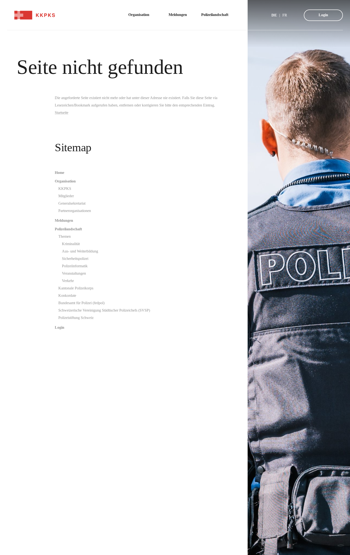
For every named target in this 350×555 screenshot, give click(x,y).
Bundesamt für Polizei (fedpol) (81, 303)
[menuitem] (141, 15)
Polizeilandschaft (68, 229)
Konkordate (67, 295)
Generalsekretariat (71, 203)
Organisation (65, 181)
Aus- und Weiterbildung (80, 251)
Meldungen (64, 220)
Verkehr (68, 281)
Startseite (61, 113)
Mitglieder (66, 196)
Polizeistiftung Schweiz (76, 318)
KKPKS (64, 189)
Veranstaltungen (74, 273)
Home (59, 173)
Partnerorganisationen (74, 211)
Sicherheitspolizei (75, 259)
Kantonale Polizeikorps (75, 288)
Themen (64, 236)
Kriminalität (71, 244)
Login (323, 15)
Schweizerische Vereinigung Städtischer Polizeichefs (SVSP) (104, 310)
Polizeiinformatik (75, 266)
